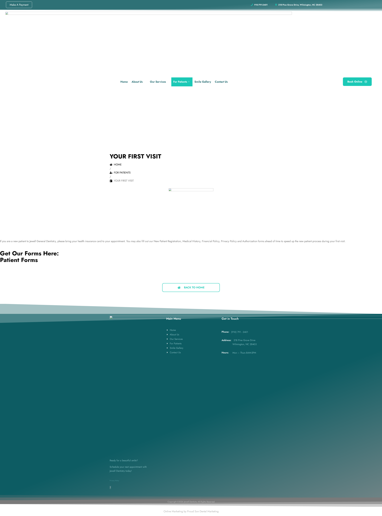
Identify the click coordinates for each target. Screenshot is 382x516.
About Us (137, 82)
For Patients (180, 82)
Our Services (158, 82)
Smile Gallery (202, 82)
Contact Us (221, 82)
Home (124, 82)
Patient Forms (19, 260)
